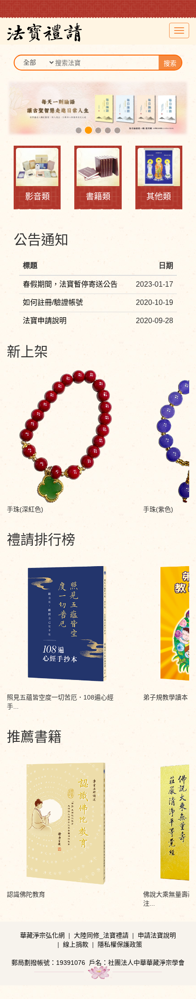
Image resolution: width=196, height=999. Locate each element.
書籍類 (98, 196)
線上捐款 (75, 944)
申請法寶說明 (157, 935)
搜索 (170, 63)
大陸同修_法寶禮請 (101, 935)
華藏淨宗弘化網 (42, 935)
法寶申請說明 (45, 321)
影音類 (37, 196)
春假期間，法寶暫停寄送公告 (70, 284)
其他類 (158, 196)
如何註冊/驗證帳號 (53, 302)
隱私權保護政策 (120, 944)
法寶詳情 (65, 394)
